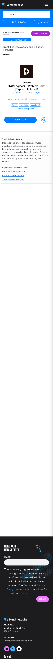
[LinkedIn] (6, 648)
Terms (26, 585)
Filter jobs (19, 22)
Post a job (40, 33)
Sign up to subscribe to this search (13, 34)
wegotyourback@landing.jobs (18, 640)
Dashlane (26, 82)
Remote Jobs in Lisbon (13, 171)
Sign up (44, 22)
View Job (20, 119)
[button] (26, 94)
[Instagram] (12, 648)
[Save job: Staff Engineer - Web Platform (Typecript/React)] (43, 120)
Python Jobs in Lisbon (13, 175)
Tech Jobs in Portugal (13, 179)
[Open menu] (46, 5)
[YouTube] (19, 648)
